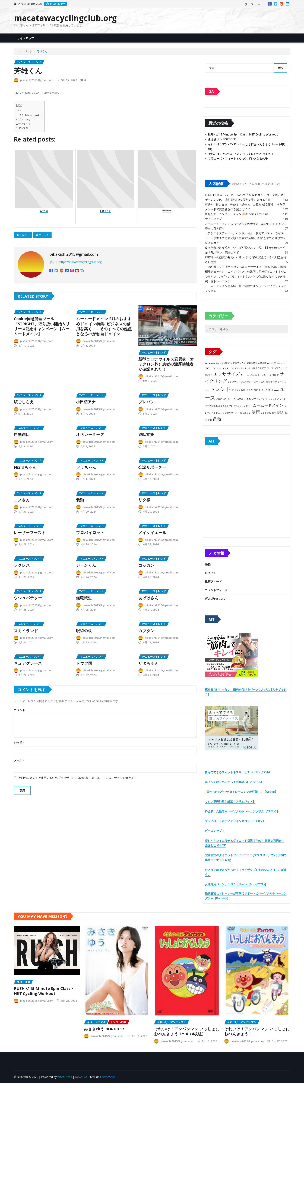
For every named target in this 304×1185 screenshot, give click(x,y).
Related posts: (32, 115)
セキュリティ (273, 381)
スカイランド (26, 630)
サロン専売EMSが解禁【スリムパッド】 (230, 801)
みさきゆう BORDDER (222, 139)
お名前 (19, 743)
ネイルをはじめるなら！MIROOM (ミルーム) (233, 782)
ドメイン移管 (252, 390)
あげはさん (148, 597)
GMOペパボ (282, 363)
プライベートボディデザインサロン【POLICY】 (235, 821)
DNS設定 (271, 363)
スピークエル (258, 381)
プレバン (146, 401)
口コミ (263, 412)
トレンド (25, 235)
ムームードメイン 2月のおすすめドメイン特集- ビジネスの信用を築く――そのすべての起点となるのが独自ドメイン (104, 326)
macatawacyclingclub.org (65, 17)
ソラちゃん (86, 467)
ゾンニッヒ (24, 119)
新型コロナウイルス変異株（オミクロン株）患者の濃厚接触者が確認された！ (166, 364)
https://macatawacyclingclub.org (80, 262)
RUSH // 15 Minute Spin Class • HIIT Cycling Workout (243, 134)
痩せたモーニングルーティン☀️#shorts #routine (236, 214)
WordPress (64, 1077)
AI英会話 (262, 363)
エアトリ (209, 374)
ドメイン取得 (238, 390)
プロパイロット (90, 532)
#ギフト (220, 363)
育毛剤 (280, 412)
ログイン (210, 573)
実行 (280, 68)
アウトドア (260, 368)
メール (19, 760)
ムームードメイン (268, 405)
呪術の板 (84, 630)
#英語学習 (252, 363)
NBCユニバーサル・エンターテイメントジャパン (226, 368)
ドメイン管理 (265, 390)
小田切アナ (86, 401)
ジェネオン (246, 382)
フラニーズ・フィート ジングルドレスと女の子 (238, 158)
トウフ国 (84, 663)
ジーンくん (86, 565)
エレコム (252, 374)
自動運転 (21, 434)
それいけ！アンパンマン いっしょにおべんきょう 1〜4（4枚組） (187, 1031)
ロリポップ (245, 412)
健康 (255, 412)
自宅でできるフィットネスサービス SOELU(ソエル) (237, 772)
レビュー (218, 412)
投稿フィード (213, 581)
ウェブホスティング (277, 368)
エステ (243, 374)
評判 (210, 420)
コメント (19, 710)
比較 (269, 412)
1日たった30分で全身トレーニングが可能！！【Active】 (241, 792)
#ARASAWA (210, 363)
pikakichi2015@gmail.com (36, 80)
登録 (208, 564)
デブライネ (24, 123)
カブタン (146, 630)
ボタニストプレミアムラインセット (235, 405)
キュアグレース (28, 663)
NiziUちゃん (25, 467)
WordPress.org (215, 598)
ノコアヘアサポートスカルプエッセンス (233, 399)
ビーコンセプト (215, 831)
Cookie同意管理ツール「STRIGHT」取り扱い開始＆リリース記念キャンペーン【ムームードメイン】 (42, 326)
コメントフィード (216, 590)
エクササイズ (226, 374)
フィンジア (273, 399)
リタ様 (144, 499)
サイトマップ (25, 38)
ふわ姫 (251, 368)
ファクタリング (260, 398)
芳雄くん (42, 51)
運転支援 (146, 434)
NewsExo (81, 1077)
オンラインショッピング (268, 374)
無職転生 (84, 597)
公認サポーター (152, 467)
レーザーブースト (30, 532)
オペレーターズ (90, 434)
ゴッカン (146, 565)
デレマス (23, 128)
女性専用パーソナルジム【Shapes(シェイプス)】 (236, 884)
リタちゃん (148, 663)
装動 (80, 499)
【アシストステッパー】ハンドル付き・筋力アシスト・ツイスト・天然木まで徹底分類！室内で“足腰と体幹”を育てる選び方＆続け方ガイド (245, 238)
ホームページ (25, 51)
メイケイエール (152, 532)
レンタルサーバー (231, 412)
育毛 (274, 413)
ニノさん (22, 499)
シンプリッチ (234, 381)
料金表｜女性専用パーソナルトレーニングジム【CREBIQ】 (242, 811)
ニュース (44, 235)
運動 (217, 419)
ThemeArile (107, 1077)
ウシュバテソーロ (30, 597)
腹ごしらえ (24, 401)
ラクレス (22, 565)
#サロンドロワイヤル (235, 363)
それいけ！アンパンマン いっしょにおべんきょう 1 (240, 154)
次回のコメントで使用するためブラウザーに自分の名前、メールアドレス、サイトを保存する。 (78, 778)
